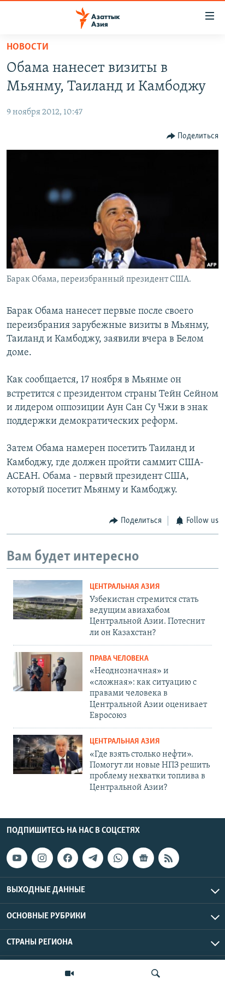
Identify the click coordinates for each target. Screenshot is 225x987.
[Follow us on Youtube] (17, 858)
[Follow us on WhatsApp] (118, 858)
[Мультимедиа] (69, 973)
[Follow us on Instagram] (42, 858)
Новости (28, 47)
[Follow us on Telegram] (92, 858)
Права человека (119, 659)
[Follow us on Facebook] (67, 858)
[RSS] (168, 858)
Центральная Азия (125, 587)
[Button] (193, 136)
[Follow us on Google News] (143, 858)
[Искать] (155, 973)
